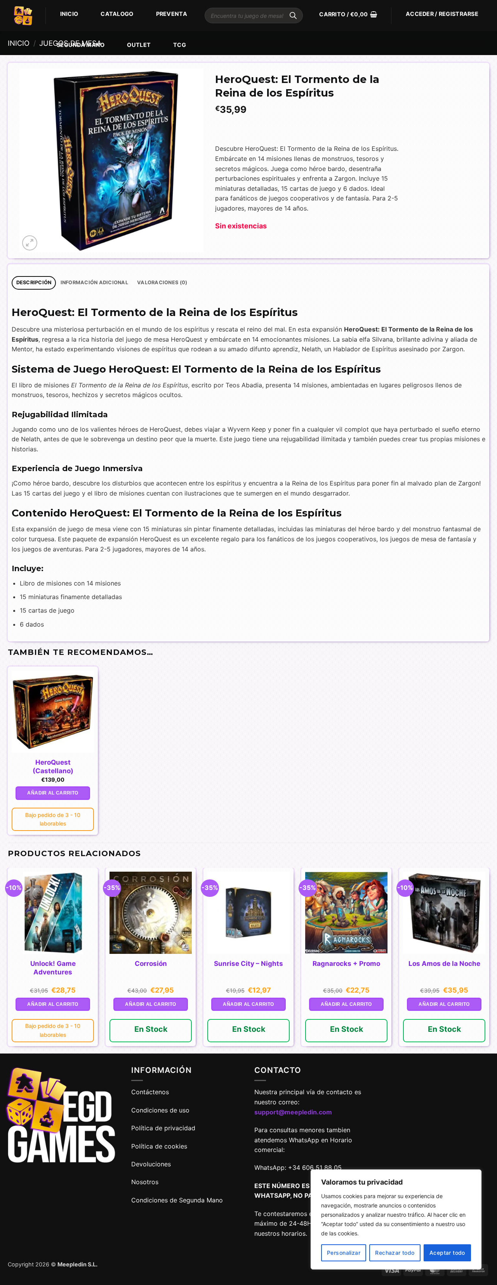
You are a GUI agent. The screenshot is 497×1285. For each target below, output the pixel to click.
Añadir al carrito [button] (52, 793)
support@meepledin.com (293, 1112)
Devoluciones (151, 1164)
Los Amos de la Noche (444, 963)
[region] (396, 1219)
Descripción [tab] (34, 282)
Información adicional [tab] (94, 282)
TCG (179, 44)
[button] (348, 14)
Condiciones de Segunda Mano (177, 1200)
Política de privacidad (163, 1128)
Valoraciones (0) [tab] (162, 282)
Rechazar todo (394, 1252)
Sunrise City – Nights (248, 963)
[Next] (489, 960)
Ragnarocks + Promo (346, 963)
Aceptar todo (447, 1252)
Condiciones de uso (160, 1110)
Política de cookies (159, 1146)
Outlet (139, 44)
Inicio (69, 13)
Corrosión (151, 963)
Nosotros (144, 1182)
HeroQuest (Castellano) (53, 766)
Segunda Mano (80, 44)
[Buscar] (293, 15)
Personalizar (343, 1252)
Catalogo (117, 13)
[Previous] (8, 960)
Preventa (171, 13)
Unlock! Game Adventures (53, 968)
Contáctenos (151, 1092)
